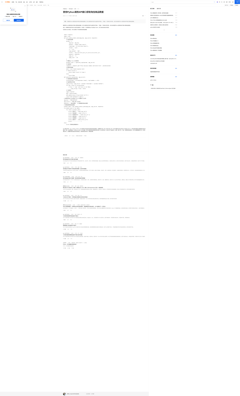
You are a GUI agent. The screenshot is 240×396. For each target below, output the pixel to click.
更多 (176, 35)
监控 (78, 186)
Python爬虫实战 (153, 38)
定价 (27, 2)
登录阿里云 (19, 20)
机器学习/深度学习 (79, 242)
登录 (237, 2)
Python (73, 135)
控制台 (230, 2)
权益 (24, 2)
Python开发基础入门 (154, 40)
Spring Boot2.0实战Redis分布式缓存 (157, 61)
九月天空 (64, 242)
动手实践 (26, 5)
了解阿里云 (41, 2)
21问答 (92, 394)
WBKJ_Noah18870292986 (73, 394)
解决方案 (20, 2)
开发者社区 (65, 8)
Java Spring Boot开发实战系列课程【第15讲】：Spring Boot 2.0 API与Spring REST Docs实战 (163, 58)
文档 (224, 2)
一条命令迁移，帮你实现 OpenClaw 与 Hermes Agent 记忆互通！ (163, 88)
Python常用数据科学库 (154, 43)
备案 (227, 2)
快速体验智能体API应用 (155, 71)
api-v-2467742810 (66, 157)
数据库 (81, 223)
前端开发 (81, 186)
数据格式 (81, 157)
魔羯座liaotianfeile (66, 186)
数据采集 (73, 242)
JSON (76, 157)
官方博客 (31, 5)
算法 (81, 167)
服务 (37, 2)
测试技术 (88, 204)
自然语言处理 (83, 204)
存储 (75, 214)
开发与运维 (71, 8)
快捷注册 (8, 20)
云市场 (30, 2)
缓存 (78, 167)
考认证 (35, 5)
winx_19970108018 (66, 176)
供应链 (78, 214)
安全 (79, 176)
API (69, 135)
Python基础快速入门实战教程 (156, 50)
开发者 (85, 135)
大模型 (13, 2)
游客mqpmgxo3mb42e (67, 204)
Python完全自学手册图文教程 (156, 48)
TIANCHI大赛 (39, 5)
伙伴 (34, 2)
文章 (75, 8)
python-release (153, 80)
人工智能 (78, 204)
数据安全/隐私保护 (79, 135)
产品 (16, 2)
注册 (233, 2)
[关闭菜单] (2, 2)
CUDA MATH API (153, 63)
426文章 (88, 394)
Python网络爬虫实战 (154, 45)
